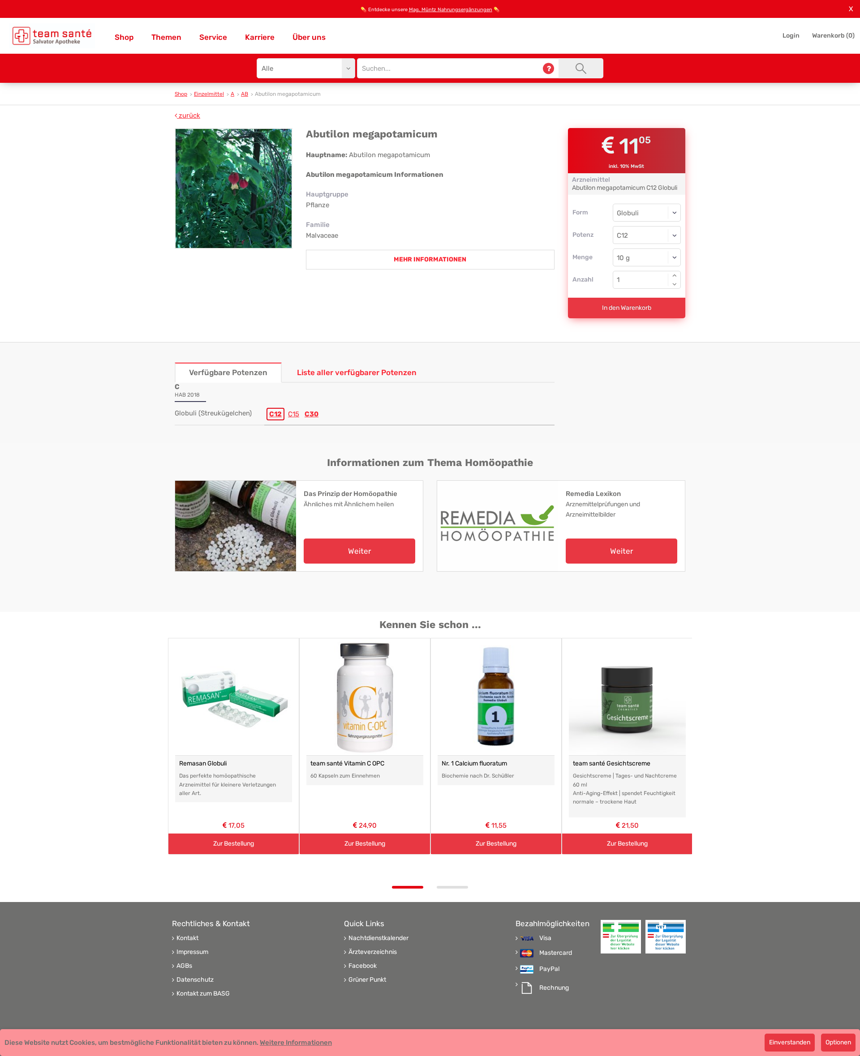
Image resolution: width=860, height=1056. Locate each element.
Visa (545, 938)
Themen (166, 37)
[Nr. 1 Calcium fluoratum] (496, 696)
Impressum (192, 952)
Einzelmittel (209, 94)
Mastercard (555, 953)
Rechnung (554, 988)
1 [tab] (407, 887)
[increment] (674, 275)
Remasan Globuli (203, 763)
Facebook (362, 966)
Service (213, 37)
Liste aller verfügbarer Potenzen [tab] (357, 372)
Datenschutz (195, 980)
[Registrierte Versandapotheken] (621, 936)
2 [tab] (452, 887)
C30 (311, 414)
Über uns (309, 37)
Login (791, 35)
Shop (124, 37)
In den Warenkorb (626, 308)
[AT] (52, 35)
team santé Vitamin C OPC (347, 763)
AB (244, 94)
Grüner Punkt (367, 980)
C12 (275, 414)
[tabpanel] (233, 746)
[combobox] (647, 235)
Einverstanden (789, 1042)
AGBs (184, 966)
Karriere (260, 37)
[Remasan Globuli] (233, 696)
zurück (188, 115)
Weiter (359, 551)
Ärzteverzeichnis (372, 952)
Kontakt (187, 938)
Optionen (838, 1042)
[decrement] (674, 284)
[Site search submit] (581, 68)
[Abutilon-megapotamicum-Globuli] (234, 188)
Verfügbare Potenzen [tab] (228, 372)
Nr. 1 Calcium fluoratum (474, 763)
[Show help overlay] (548, 68)
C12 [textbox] (622, 235)
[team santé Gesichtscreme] (627, 696)
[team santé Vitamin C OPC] (364, 696)
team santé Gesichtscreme (611, 763)
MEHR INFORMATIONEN (430, 259)
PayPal (549, 969)
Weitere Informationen (296, 1043)
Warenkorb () (833, 35)
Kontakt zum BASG (203, 994)
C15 (293, 414)
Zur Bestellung (233, 843)
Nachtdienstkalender (378, 938)
